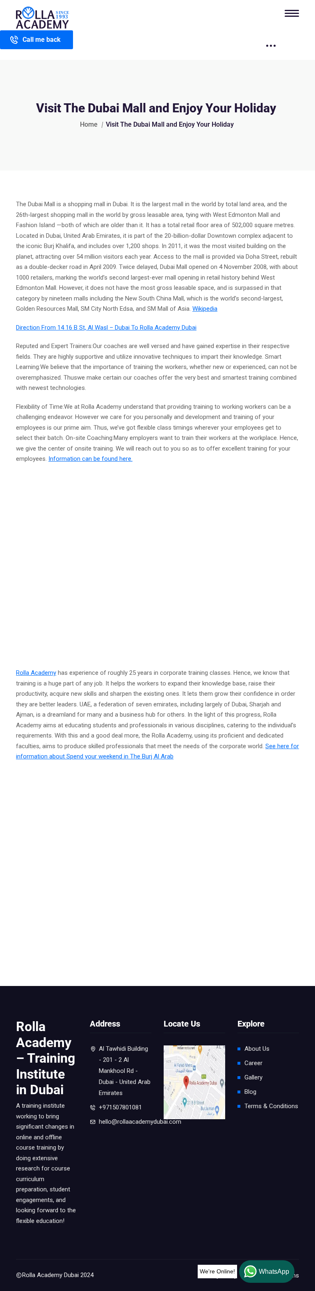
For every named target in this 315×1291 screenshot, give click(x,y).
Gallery (253, 1077)
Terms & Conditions (271, 1106)
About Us (256, 1048)
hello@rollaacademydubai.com (140, 1121)
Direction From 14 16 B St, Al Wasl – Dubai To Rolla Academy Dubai (106, 327)
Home (89, 124)
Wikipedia (204, 308)
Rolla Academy (36, 672)
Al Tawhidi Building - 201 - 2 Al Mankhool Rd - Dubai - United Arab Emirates (125, 1071)
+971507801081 (120, 1107)
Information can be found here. (90, 458)
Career (253, 1063)
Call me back (42, 39)
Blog (250, 1091)
